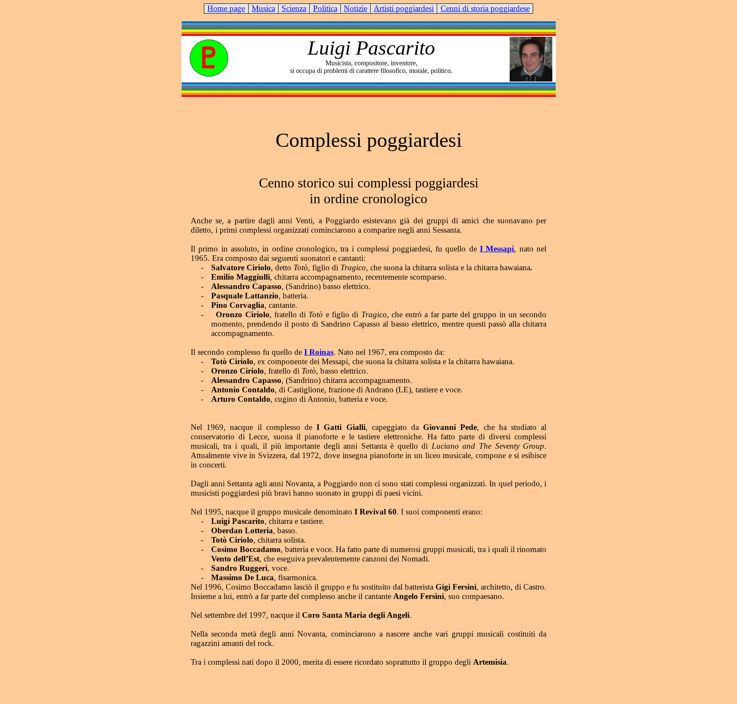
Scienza (293, 8)
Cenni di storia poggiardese (485, 8)
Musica (263, 8)
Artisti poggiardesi (404, 8)
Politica (325, 8)
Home (226, 8)
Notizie (355, 8)
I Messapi (497, 248)
